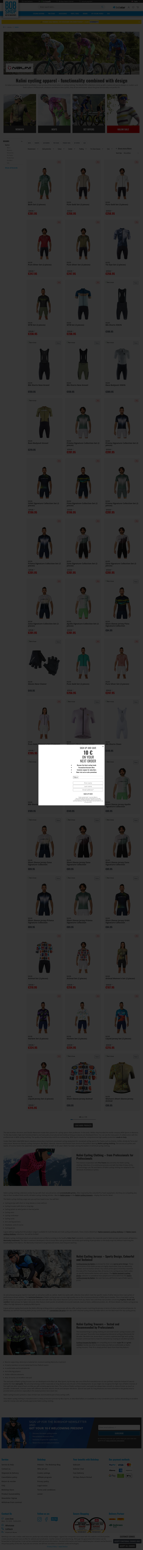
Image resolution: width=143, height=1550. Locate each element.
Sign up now (88, 794)
